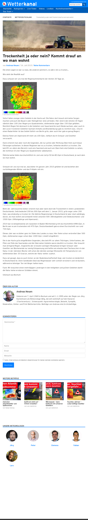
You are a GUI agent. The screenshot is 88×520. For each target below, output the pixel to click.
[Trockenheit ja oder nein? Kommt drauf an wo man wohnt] (44, 35)
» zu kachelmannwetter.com (78, 1)
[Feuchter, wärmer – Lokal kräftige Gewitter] (76, 391)
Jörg (12, 445)
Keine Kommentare (42, 65)
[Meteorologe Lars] (12, 456)
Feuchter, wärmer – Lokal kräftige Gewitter (75, 402)
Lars (12, 465)
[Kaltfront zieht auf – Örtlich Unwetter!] (33, 391)
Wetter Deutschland (23, 17)
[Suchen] (84, 4)
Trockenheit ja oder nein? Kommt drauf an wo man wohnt (42, 58)
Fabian (76, 445)
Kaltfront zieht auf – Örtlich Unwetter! (31, 402)
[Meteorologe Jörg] (12, 436)
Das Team (7, 11)
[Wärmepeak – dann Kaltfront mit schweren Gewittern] (55, 391)
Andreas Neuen (12, 65)
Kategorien (19, 9)
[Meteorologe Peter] (33, 436)
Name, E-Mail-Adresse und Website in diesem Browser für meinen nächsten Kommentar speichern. (35, 360)
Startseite (7, 9)
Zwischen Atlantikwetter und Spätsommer (10, 403)
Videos (42, 9)
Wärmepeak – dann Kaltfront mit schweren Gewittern (54, 403)
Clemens (54, 445)
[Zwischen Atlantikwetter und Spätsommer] (12, 391)
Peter (33, 445)
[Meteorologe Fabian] (76, 436)
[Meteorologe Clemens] (54, 436)
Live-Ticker (32, 9)
